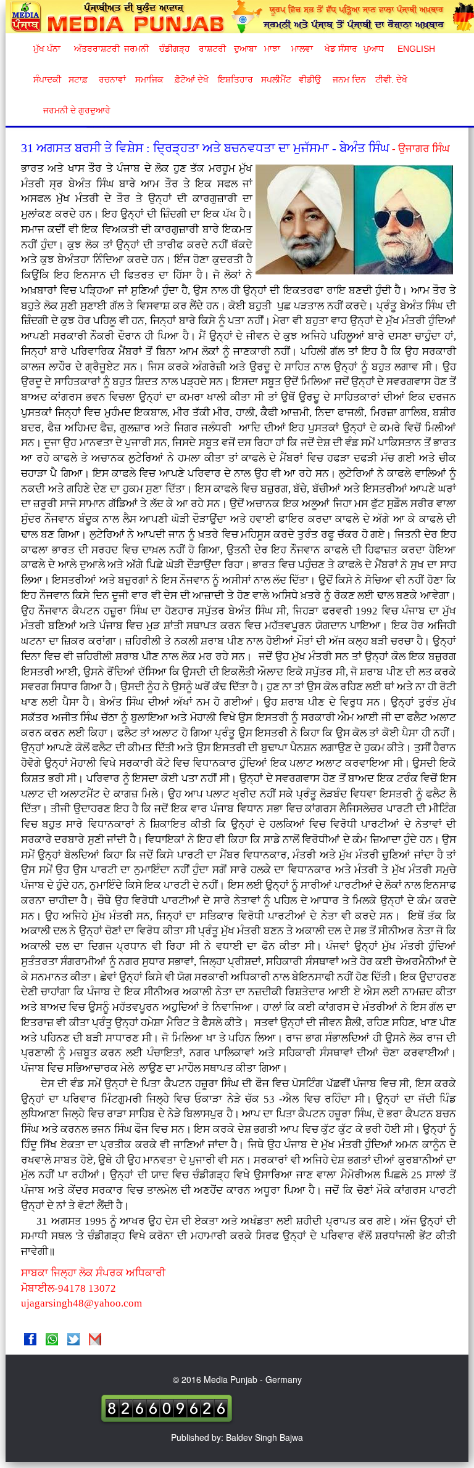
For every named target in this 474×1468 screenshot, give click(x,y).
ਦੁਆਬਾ (245, 49)
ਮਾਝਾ (272, 49)
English (415, 49)
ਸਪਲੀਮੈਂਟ (276, 79)
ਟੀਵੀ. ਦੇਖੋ (390, 79)
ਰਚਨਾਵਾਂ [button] (112, 79)
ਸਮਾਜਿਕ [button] (149, 79)
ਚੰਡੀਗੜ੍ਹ (174, 49)
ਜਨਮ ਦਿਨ (349, 79)
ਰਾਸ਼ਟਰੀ (212, 49)
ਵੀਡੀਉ (310, 79)
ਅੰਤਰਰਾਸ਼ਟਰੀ (94, 49)
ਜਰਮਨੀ (136, 49)
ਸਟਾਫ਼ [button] (78, 79)
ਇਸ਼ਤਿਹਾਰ (234, 79)
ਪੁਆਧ (374, 49)
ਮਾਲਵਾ (302, 49)
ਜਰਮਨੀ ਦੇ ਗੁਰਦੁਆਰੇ (72, 110)
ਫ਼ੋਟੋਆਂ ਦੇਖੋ (191, 79)
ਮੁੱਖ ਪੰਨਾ (46, 49)
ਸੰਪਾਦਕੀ (47, 79)
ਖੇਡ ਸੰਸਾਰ (340, 49)
